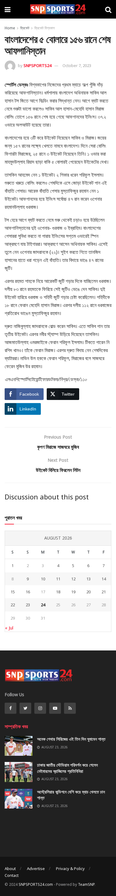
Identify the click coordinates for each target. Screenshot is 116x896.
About (10, 868)
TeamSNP (86, 884)
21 (103, 592)
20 (88, 592)
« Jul (9, 628)
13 (88, 579)
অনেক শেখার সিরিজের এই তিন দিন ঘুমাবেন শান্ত (71, 739)
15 (13, 592)
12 (73, 579)
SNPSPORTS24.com (36, 884)
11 (58, 579)
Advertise (36, 868)
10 (43, 579)
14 (103, 579)
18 (58, 592)
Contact (12, 875)
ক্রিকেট (24, 28)
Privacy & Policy (70, 868)
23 (28, 605)
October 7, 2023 (76, 65)
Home (10, 28)
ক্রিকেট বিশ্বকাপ (44, 28)
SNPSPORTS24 (37, 65)
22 (13, 605)
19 (73, 592)
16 (28, 592)
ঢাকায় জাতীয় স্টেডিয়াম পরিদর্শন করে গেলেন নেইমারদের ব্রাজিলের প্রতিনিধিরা (67, 768)
